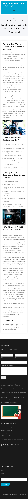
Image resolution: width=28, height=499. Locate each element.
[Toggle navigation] (14, 10)
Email (3, 360)
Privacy (2, 470)
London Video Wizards (14, 3)
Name (3, 353)
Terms (2, 473)
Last (15, 357)
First (2, 357)
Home (14, 18)
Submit (3, 377)
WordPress (14, 494)
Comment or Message (7, 365)
